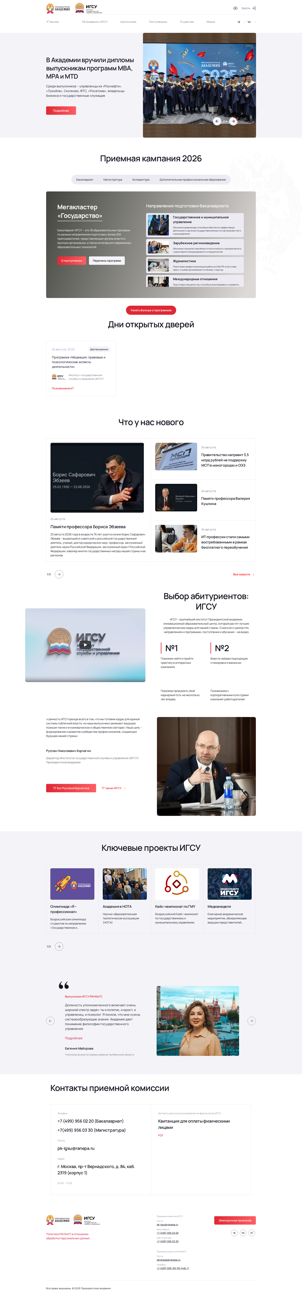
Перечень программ (107, 261)
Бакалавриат (84, 179)
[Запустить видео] (85, 645)
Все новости (241, 574)
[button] (217, 121)
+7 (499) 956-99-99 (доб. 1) (173, 1268)
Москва (54, 21)
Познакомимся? (63, 388)
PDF (160, 1135)
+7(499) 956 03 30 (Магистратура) (91, 1130)
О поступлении (71, 261)
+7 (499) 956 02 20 (168, 1233)
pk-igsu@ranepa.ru (76, 1148)
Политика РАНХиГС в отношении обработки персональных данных (68, 1236)
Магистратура (112, 179)
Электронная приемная (235, 1220)
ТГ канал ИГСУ (111, 788)
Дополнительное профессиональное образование (193, 179)
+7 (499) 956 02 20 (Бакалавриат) (90, 1121)
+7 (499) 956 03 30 (168, 1241)
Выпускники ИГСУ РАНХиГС (83, 996)
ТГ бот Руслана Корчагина (71, 788)
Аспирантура (140, 179)
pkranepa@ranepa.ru (168, 1259)
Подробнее (73, 1038)
